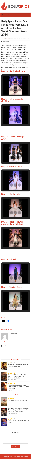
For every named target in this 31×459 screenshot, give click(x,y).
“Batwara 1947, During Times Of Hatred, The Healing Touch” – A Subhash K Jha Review (16, 376)
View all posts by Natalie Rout (9, 342)
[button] (11, 89)
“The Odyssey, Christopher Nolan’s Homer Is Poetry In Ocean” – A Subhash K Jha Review (19, 387)
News (7, 38)
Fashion (3, 38)
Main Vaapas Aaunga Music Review (17, 400)
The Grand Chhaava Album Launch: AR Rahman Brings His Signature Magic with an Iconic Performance (18, 410)
